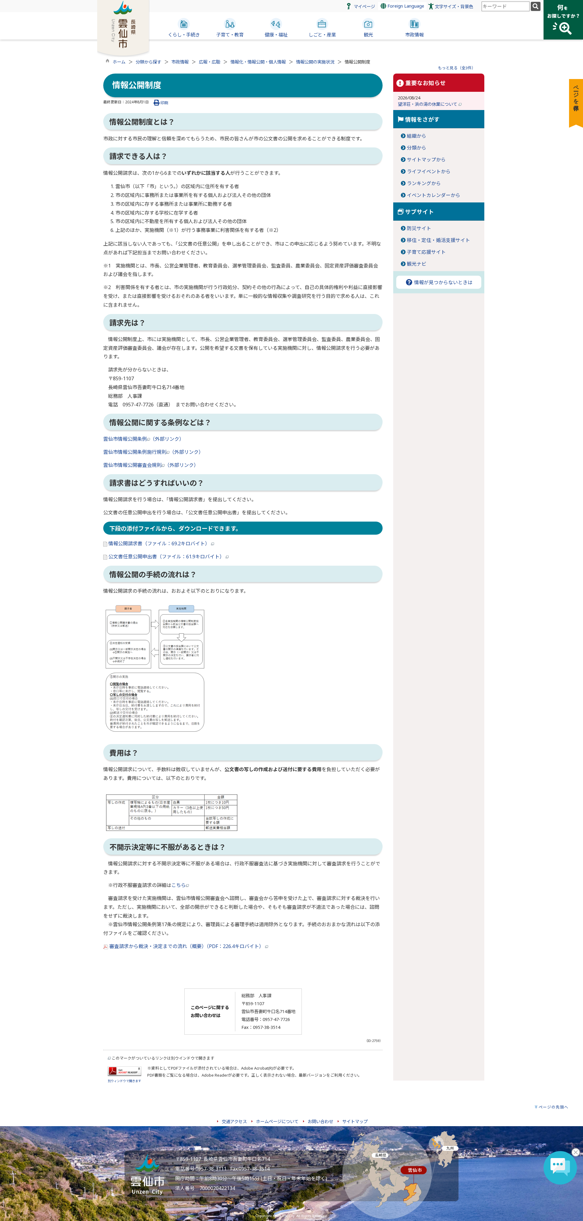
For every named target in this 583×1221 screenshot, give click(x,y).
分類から (416, 147)
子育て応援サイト (426, 252)
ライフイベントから (429, 171)
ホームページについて (277, 1121)
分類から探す (148, 62)
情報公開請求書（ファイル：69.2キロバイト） (159, 543)
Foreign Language (405, 6)
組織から (416, 136)
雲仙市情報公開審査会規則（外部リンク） (151, 465)
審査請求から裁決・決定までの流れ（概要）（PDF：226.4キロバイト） (186, 946)
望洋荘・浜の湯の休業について (428, 104)
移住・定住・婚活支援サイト (438, 240)
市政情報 (180, 62)
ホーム (119, 62)
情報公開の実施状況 (315, 62)
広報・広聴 (209, 62)
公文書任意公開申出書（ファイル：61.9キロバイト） (166, 556)
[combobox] (505, 6)
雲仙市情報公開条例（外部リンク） (143, 439)
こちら (178, 885)
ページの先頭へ (553, 1107)
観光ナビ (416, 263)
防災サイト (419, 228)
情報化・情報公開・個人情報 (258, 62)
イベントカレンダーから (433, 195)
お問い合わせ (320, 1121)
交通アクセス (234, 1121)
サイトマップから (426, 159)
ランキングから (424, 183)
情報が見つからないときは (442, 282)
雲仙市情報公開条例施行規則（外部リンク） (153, 452)
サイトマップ (355, 1121)
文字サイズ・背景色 (454, 6)
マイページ (364, 6)
